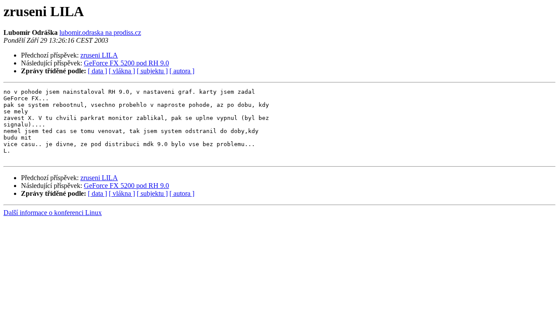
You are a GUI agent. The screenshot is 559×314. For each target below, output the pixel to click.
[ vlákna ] (122, 71)
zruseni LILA (99, 55)
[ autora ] (181, 71)
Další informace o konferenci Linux (52, 212)
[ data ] (97, 71)
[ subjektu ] (152, 71)
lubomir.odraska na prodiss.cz (100, 32)
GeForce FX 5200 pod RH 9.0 (126, 63)
